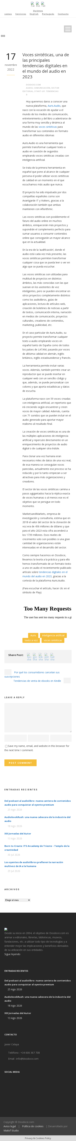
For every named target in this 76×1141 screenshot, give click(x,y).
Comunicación (42, 88)
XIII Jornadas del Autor (17, 833)
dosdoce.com (33, 84)
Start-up (39, 91)
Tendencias (52, 91)
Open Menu (68, 28)
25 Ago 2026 (15, 809)
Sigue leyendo (12, 954)
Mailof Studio (11, 1130)
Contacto (63, 14)
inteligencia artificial (53, 635)
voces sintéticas (48, 126)
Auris (33, 635)
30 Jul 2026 (14, 854)
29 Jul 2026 (14, 871)
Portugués (48, 14)
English (34, 14)
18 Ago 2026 (15, 826)
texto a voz (31, 640)
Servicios (20, 14)
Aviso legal (10, 1126)
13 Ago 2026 (15, 838)
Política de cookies (32, 1126)
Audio (29, 88)
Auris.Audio (54, 105)
